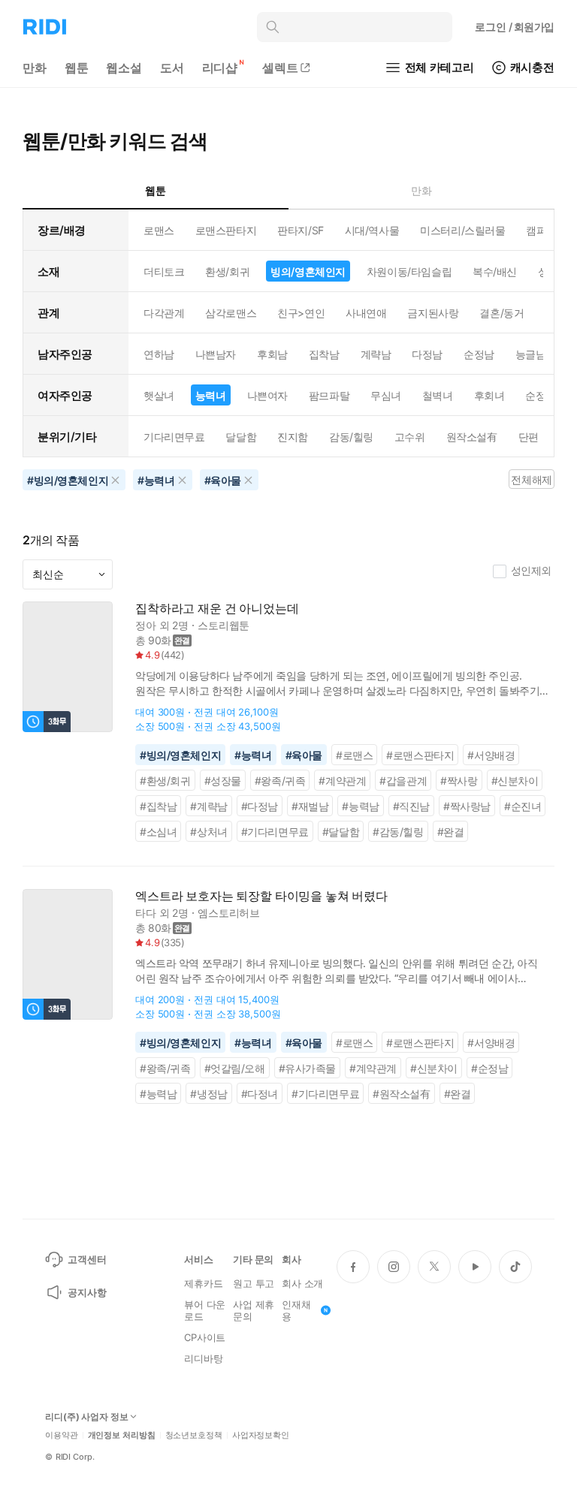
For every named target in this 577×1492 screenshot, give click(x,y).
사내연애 (366, 312)
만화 (35, 67)
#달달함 (340, 831)
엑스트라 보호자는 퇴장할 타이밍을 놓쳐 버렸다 (261, 896)
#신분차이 (515, 780)
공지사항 (87, 1292)
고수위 (409, 436)
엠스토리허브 (229, 912)
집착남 (324, 354)
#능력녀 (252, 755)
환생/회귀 (227, 271)
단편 (528, 436)
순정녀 (540, 395)
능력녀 (210, 395)
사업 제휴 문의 (253, 1310)
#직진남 (411, 806)
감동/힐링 (351, 436)
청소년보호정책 (193, 1435)
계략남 (376, 354)
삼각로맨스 (230, 312)
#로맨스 (354, 755)
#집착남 (158, 806)
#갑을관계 (403, 780)
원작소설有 (471, 436)
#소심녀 (158, 831)
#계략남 (208, 806)
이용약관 (61, 1435)
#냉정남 (208, 1093)
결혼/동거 (501, 312)
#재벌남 (310, 806)
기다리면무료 (173, 436)
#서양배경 (491, 755)
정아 (145, 625)
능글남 (530, 354)
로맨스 (158, 230)
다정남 (427, 354)
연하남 (158, 354)
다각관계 (163, 312)
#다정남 (259, 806)
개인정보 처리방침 (122, 1435)
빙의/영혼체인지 (308, 271)
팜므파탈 (329, 395)
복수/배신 (495, 271)
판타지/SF (300, 230)
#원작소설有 (401, 1093)
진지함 (292, 436)
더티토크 (163, 271)
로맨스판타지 (225, 230)
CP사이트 (204, 1337)
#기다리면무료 (275, 831)
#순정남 (489, 1068)
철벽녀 (437, 395)
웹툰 (77, 67)
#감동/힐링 (398, 831)
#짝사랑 (458, 780)
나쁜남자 (215, 354)
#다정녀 (259, 1093)
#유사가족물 (308, 1068)
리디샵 (220, 67)
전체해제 (531, 479)
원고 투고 (253, 1283)
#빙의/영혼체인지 (180, 755)
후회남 (272, 354)
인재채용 (296, 1310)
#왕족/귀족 (280, 780)
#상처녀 (208, 831)
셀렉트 (280, 67)
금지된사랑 (432, 312)
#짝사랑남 (467, 806)
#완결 (450, 831)
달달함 (240, 436)
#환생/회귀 (165, 780)
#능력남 (360, 806)
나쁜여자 (267, 395)
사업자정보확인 (260, 1435)
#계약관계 (342, 780)
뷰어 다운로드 (204, 1310)
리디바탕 (203, 1358)
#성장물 (222, 780)
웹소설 (124, 67)
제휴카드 (203, 1283)
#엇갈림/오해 (234, 1068)
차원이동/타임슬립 (409, 271)
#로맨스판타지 (420, 755)
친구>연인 (301, 312)
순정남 (479, 354)
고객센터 (87, 1259)
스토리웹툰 (223, 625)
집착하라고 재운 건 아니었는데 (216, 608)
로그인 (514, 26)
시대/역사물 (372, 230)
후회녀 (489, 395)
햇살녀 (158, 395)
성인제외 (531, 570)
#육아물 (303, 755)
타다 (145, 912)
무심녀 (385, 395)
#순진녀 (522, 806)
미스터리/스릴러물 (462, 230)
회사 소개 (302, 1283)
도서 (172, 67)
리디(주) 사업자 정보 (86, 1417)
